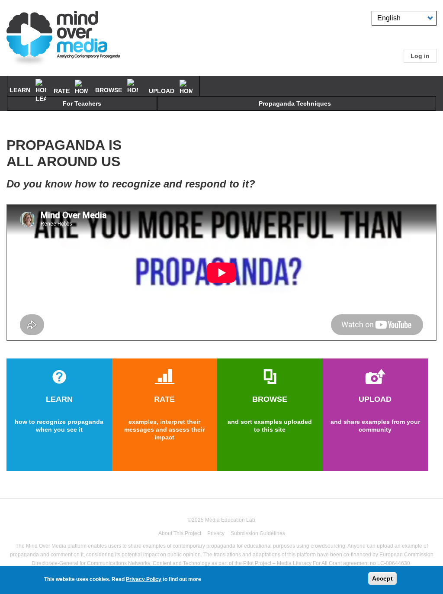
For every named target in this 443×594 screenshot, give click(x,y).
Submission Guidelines (258, 533)
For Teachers (82, 103)
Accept (382, 578)
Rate (62, 90)
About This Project (179, 533)
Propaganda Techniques (295, 103)
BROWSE (109, 90)
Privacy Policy (143, 579)
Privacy (216, 533)
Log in (420, 55)
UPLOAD (162, 90)
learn (21, 90)
